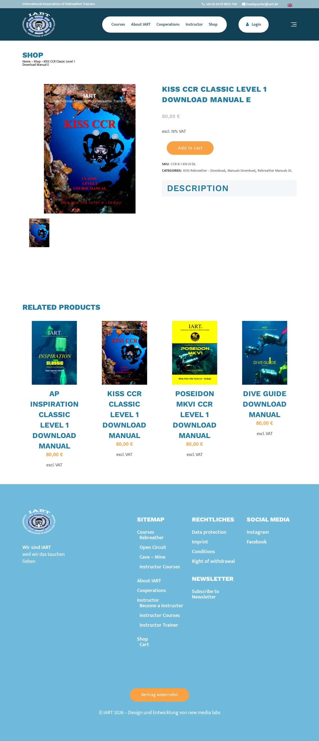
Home (26, 61)
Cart (144, 644)
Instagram (258, 532)
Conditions (203, 551)
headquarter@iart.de (261, 4)
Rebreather (152, 537)
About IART (149, 581)
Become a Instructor (161, 605)
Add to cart (190, 148)
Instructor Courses (160, 567)
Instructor (148, 600)
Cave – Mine (152, 557)
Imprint (200, 542)
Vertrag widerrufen (159, 695)
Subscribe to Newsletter (205, 594)
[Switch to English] (290, 5)
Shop (37, 61)
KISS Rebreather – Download (204, 170)
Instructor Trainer (159, 625)
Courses (145, 532)
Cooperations (151, 590)
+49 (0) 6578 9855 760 (221, 4)
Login (256, 24)
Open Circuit (153, 547)
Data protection (209, 532)
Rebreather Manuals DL (275, 170)
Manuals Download (241, 170)
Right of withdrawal (213, 561)
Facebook (257, 542)
